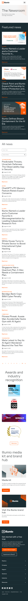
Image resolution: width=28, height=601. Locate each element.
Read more (4, 182)
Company (4, 565)
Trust (21, 591)
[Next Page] (25, 363)
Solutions (4, 573)
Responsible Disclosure (14, 591)
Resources (4, 582)
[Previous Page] (2, 363)
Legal (3, 591)
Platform (4, 561)
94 (22, 363)
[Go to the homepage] (5, 2)
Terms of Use (7, 591)
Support (4, 569)
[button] (24, 2)
